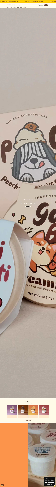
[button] (30, 399)
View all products (28, 420)
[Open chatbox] (54, 486)
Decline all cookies (49, 484)
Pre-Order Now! (28, 206)
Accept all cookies (49, 482)
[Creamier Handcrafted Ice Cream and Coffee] (11, 4)
